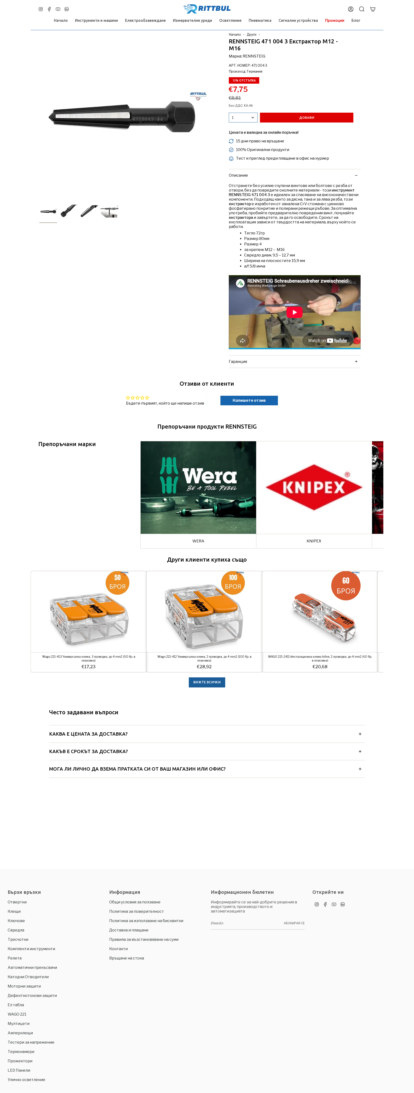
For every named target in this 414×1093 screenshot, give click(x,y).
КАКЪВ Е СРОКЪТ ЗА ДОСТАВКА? (88, 751)
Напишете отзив (249, 400)
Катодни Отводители (28, 977)
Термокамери (21, 1051)
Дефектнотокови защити (32, 995)
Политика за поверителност (136, 911)
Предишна (39, 116)
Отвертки (17, 902)
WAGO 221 (17, 1014)
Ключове (16, 921)
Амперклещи (20, 1033)
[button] (96, 20)
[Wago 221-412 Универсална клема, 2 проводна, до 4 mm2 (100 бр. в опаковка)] (204, 611)
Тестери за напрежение (31, 1042)
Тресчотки (18, 939)
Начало (235, 34)
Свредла (16, 930)
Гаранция (238, 361)
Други (251, 34)
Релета (15, 958)
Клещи (14, 911)
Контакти (118, 949)
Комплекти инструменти (31, 949)
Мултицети (18, 1023)
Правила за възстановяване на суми (143, 939)
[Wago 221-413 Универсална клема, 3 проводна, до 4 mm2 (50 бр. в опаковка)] (88, 611)
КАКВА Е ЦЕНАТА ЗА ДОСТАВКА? (88, 734)
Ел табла (16, 1005)
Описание (238, 175)
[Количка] (372, 9)
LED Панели (19, 1070)
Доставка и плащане (129, 930)
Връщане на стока (126, 958)
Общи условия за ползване (135, 902)
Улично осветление (26, 1079)
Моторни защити (24, 986)
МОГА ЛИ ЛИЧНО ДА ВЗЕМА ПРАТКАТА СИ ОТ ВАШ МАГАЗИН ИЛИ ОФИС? (137, 769)
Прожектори (20, 1061)
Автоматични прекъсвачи (32, 967)
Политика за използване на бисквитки (146, 921)
